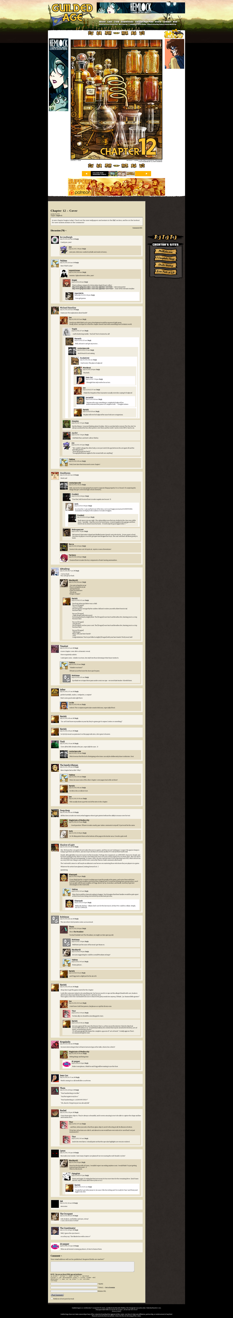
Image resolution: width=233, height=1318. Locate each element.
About (102, 21)
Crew (116, 21)
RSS (175, 21)
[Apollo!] (67, 439)
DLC (114, 220)
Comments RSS (137, 228)
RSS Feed (134, 1309)
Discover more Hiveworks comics (99, 173)
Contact (167, 21)
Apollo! (75, 433)
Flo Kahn (102, 1308)
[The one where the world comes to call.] (116, 162)
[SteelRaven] (55, 479)
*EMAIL (106, 1287)
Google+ (120, 1309)
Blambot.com (156, 1308)
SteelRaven (65, 473)
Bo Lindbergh (66, 237)
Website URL (102, 1291)
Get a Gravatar (110, 1287)
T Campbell (94, 1308)
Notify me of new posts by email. (63, 1299)
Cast (109, 21)
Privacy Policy (116, 1311)
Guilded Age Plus (144, 21)
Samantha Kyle (141, 1308)
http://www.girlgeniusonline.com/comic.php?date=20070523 (92, 288)
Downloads (127, 21)
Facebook (112, 1309)
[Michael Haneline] (55, 314)
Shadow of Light (67, 845)
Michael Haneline (68, 308)
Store (158, 21)
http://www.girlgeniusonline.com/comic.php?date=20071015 (92, 287)
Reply (77, 239)
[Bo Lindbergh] (55, 243)
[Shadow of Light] (55, 851)
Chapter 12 (59, 215)
